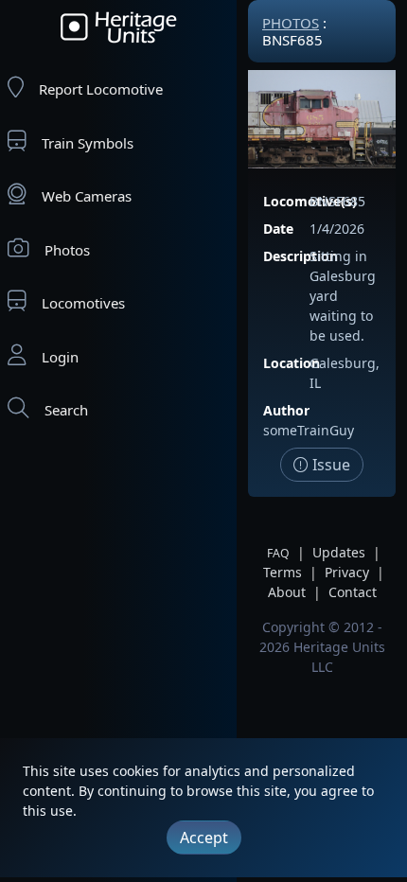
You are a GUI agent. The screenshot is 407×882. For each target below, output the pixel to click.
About (287, 592)
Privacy (347, 572)
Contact (352, 592)
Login (60, 356)
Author (286, 410)
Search (66, 409)
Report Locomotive (101, 88)
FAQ (278, 553)
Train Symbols (87, 142)
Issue (329, 464)
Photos (67, 249)
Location (291, 363)
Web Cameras (87, 195)
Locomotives (83, 302)
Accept (204, 837)
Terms (282, 572)
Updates (338, 552)
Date (278, 229)
